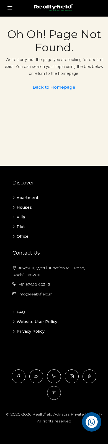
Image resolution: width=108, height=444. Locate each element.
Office (23, 236)
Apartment (27, 197)
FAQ (21, 312)
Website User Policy (37, 321)
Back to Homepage (54, 87)
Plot (21, 226)
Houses (24, 207)
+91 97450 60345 (34, 284)
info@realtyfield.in (35, 294)
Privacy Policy (31, 331)
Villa (21, 217)
